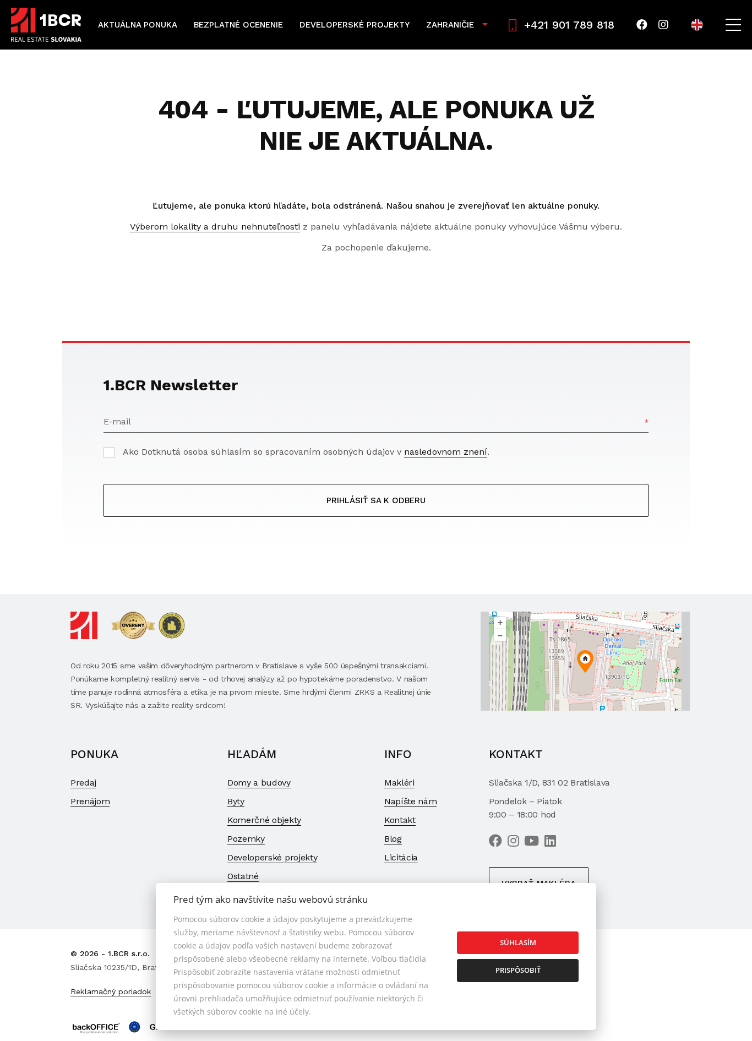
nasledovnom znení (445, 451)
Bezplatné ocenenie (238, 25)
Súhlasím (518, 942)
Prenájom (90, 801)
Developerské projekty (354, 25)
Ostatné (243, 876)
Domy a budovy (259, 782)
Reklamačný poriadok (110, 991)
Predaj (83, 782)
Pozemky (246, 838)
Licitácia (401, 857)
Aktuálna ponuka (137, 25)
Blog (393, 838)
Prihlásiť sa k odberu (376, 500)
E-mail (117, 421)
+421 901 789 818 (569, 24)
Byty (235, 801)
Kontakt (400, 820)
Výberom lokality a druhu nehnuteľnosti (215, 226)
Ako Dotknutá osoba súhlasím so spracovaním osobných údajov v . (306, 451)
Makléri (399, 782)
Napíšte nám (410, 801)
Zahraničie (450, 25)
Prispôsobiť (518, 970)
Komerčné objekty (264, 820)
